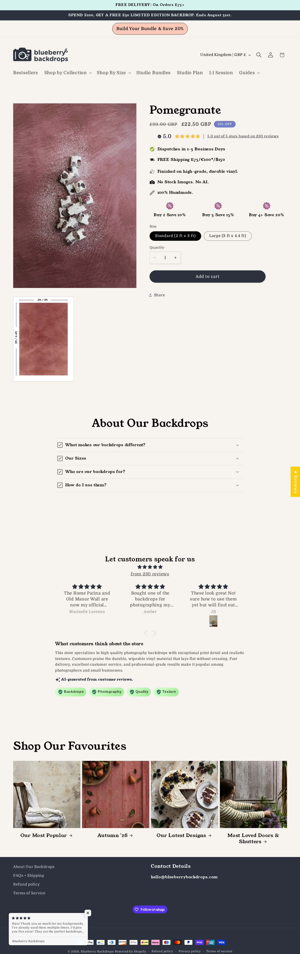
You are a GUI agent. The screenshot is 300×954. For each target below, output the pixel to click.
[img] (150, 567)
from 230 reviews (150, 574)
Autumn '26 (112, 835)
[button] (67, 73)
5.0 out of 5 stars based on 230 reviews (242, 136)
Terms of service (219, 951)
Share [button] (159, 295)
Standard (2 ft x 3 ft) (175, 236)
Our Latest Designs (181, 835)
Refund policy (26, 884)
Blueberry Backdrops (97, 951)
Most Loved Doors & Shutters (253, 838)
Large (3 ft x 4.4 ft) (227, 236)
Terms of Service (29, 893)
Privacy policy (190, 951)
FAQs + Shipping (28, 875)
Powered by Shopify (130, 951)
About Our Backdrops (33, 867)
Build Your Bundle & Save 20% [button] (150, 28)
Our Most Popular (43, 835)
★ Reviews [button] (295, 481)
